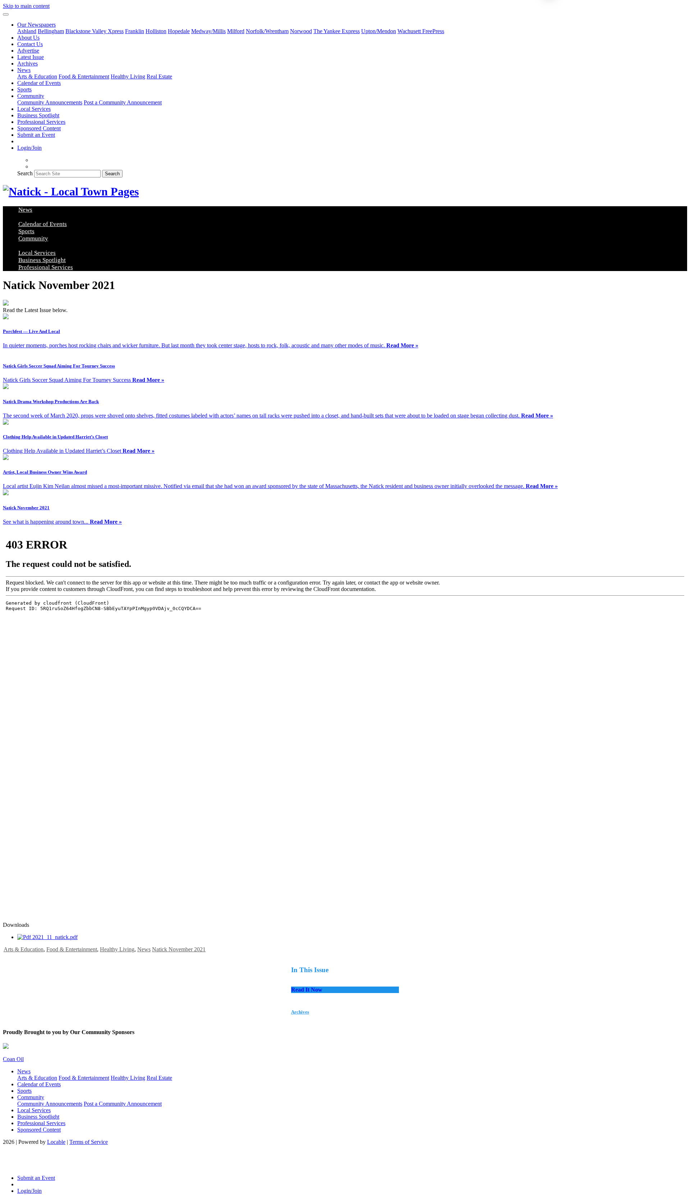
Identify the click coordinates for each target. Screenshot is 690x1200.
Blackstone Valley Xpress (94, 31)
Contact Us (30, 44)
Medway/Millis (208, 31)
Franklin (134, 31)
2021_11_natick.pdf (54, 937)
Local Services (34, 109)
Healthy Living (128, 76)
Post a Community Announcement (123, 102)
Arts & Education (37, 76)
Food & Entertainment (84, 76)
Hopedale (179, 31)
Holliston (156, 31)
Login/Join (29, 148)
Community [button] (30, 96)
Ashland (26, 31)
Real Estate (159, 76)
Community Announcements (49, 102)
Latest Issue (30, 57)
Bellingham (51, 31)
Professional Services (41, 122)
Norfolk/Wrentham (267, 31)
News (144, 949)
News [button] (24, 70)
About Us (28, 38)
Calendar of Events (39, 83)
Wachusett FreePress (420, 31)
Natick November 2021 (179, 949)
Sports (24, 89)
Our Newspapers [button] (36, 25)
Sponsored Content (39, 128)
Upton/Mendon (378, 31)
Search (25, 173)
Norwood (301, 31)
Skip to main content (26, 6)
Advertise (28, 51)
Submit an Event (36, 135)
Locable (56, 1142)
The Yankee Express (336, 31)
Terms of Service (88, 1142)
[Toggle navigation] (6, 14)
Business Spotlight (38, 115)
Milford (235, 31)
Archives (27, 63)
